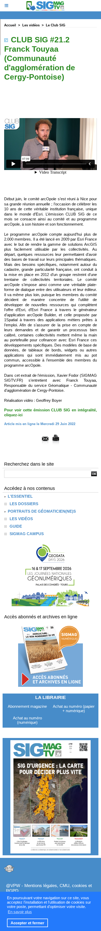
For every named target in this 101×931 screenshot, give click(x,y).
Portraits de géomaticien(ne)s (41, 511)
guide (16, 526)
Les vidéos (31, 25)
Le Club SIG (55, 25)
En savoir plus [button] (20, 912)
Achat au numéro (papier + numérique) (74, 708)
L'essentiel (20, 496)
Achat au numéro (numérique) (27, 720)
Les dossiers (24, 504)
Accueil (10, 25)
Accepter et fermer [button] (27, 923)
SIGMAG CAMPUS (27, 534)
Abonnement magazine (27, 706)
